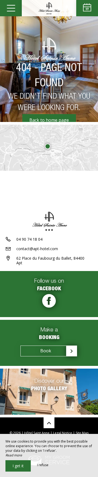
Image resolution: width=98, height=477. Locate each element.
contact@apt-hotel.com (37, 248)
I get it (18, 465)
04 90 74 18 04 (29, 239)
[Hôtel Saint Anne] (49, 8)
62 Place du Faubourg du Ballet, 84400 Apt (50, 260)
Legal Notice (62, 433)
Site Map (82, 433)
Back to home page (49, 120)
